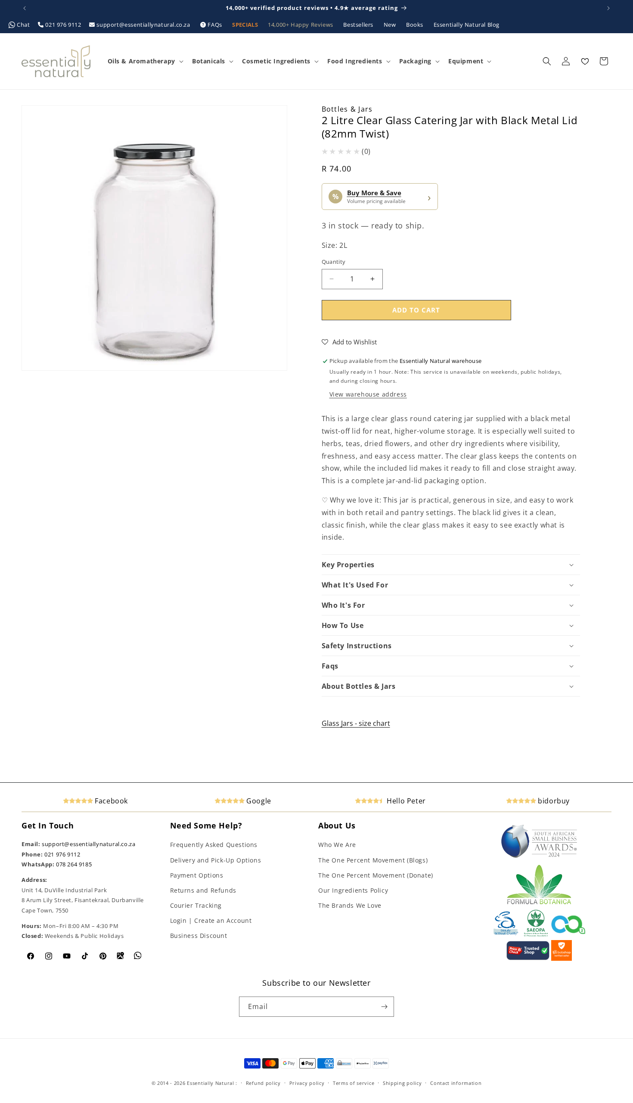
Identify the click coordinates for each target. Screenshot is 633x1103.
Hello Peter (405, 801)
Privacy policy (307, 1083)
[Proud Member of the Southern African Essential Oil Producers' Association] (536, 935)
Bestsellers (359, 24)
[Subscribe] (384, 1007)
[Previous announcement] (24, 8)
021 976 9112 (63, 24)
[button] (144, 61)
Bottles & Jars (347, 109)
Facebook (110, 801)
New (390, 24)
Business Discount (198, 935)
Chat (24, 24)
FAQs (215, 24)
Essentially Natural (210, 1083)
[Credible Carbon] (568, 935)
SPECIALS (245, 24)
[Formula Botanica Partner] (539, 903)
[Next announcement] (608, 8)
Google (258, 801)
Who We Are (337, 845)
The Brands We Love (350, 905)
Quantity (334, 262)
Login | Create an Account (211, 920)
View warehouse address (368, 394)
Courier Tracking (196, 905)
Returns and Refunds (203, 890)
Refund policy (263, 1083)
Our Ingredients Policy (353, 890)
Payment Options (196, 875)
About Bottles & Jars (359, 686)
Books (415, 24)
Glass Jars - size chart (356, 723)
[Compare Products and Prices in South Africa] (527, 958)
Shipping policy (402, 1083)
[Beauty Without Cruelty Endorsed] (506, 935)
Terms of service (353, 1083)
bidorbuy (553, 801)
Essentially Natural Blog (467, 24)
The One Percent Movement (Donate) (375, 875)
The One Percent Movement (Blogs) (373, 860)
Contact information (455, 1083)
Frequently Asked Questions (214, 845)
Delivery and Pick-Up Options (215, 860)
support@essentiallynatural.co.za (143, 24)
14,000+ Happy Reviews (301, 24)
